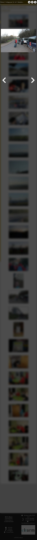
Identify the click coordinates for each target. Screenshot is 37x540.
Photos (2, 2)
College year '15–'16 (11, 2)
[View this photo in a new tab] (32, 2)
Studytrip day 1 (22, 2)
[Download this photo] (29, 2)
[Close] (35, 2)
